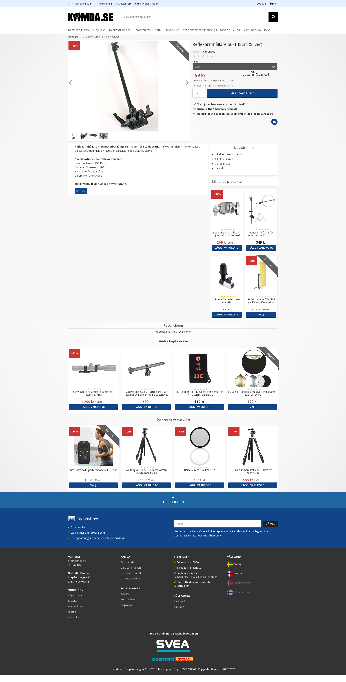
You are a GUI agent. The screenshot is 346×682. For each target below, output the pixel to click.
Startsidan (73, 36)
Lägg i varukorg (242, 93)
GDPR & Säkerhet (131, 578)
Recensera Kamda (131, 573)
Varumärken (252, 30)
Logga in (262, 3)
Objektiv (99, 30)
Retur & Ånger (75, 606)
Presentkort (74, 617)
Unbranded (208, 51)
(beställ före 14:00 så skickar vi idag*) (196, 576)
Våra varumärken (131, 567)
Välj (261, 314)
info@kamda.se (77, 560)
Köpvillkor (73, 601)
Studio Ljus (172, 30)
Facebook (180, 601)
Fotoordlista (128, 599)
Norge (238, 573)
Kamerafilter (142, 30)
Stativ (157, 30)
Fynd (267, 30)
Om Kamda (127, 562)
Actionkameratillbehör (198, 30)
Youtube (179, 607)
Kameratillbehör (79, 30)
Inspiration (127, 605)
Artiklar (125, 594)
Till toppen (173, 501)
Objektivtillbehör (119, 30)
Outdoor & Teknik (228, 30)
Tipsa (82, 190)
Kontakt (72, 611)
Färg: (195, 61)
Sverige (238, 564)
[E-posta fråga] (274, 122)
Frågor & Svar (75, 595)
